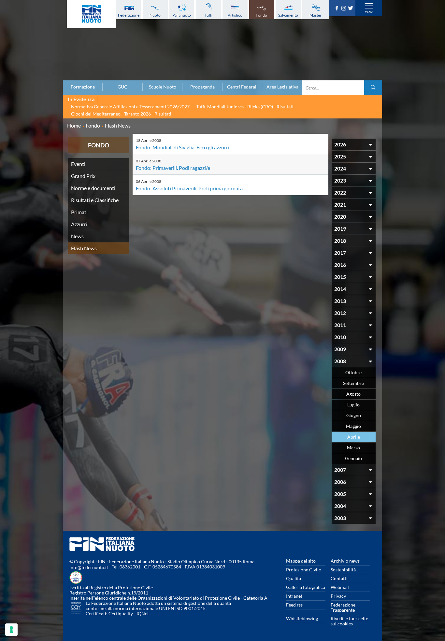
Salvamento (288, 15)
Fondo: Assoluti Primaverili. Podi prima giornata (189, 188)
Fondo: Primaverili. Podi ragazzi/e (173, 168)
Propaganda (202, 87)
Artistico (235, 15)
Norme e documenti (93, 188)
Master (315, 15)
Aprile (353, 437)
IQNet (142, 613)
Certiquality (120, 613)
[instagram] (344, 8)
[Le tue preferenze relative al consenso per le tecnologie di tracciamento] (11, 629)
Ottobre (353, 372)
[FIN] (91, 14)
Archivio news (345, 561)
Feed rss (294, 604)
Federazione (128, 15)
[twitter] (351, 8)
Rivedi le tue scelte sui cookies (349, 621)
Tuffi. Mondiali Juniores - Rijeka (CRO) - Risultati (245, 106)
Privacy (338, 596)
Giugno (353, 415)
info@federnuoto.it (88, 567)
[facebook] (337, 8)
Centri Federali (242, 87)
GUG (122, 87)
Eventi (78, 164)
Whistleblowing (302, 618)
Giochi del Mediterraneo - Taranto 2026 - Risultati (121, 113)
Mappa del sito (301, 561)
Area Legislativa (282, 87)
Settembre (353, 383)
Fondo (261, 15)
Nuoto (155, 15)
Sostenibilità (343, 569)
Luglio (353, 404)
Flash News (84, 248)
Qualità (293, 578)
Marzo (353, 447)
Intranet (294, 596)
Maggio (353, 426)
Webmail (340, 587)
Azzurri (79, 224)
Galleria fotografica (305, 587)
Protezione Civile (303, 569)
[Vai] (373, 87)
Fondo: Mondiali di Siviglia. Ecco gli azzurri (182, 147)
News (77, 236)
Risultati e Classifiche (95, 200)
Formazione (83, 87)
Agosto (353, 394)
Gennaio (353, 458)
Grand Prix (83, 176)
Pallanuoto (181, 15)
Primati (79, 212)
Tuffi (208, 15)
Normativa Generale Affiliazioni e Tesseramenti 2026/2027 (130, 106)
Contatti (339, 578)
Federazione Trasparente (343, 607)
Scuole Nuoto (162, 87)
